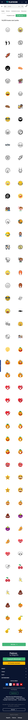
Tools (3, 671)
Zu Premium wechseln (14, 663)
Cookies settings (22, 699)
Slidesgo (20, 717)
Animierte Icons (15, 11)
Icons (2, 11)
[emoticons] (8, 81)
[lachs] (8, 55)
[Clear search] (19, 6)
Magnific (8, 717)
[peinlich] (8, 247)
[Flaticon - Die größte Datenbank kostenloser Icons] (12, 2)
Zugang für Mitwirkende (14, 659)
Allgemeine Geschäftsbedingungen (14, 696)
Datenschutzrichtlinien (9, 698)
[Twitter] (10, 684)
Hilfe (2, 674)
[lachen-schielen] (20, 349)
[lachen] (8, 30)
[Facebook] (7, 684)
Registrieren (14, 693)
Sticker (8, 11)
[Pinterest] (14, 684)
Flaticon (14, 717)
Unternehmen (5, 677)
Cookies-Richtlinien (20, 698)
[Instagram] (17, 684)
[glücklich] (8, 170)
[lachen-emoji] (20, 221)
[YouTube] (21, 684)
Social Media (14, 680)
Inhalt (3, 668)
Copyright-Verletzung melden (10, 699)
